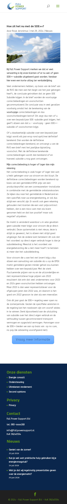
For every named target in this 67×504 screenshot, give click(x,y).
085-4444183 (18, 424)
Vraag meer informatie (33, 339)
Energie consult (17, 377)
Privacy (12, 405)
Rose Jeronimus (20, 31)
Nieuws (49, 31)
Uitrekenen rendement (20, 387)
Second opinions (17, 391)
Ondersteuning (16, 382)
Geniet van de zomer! (20, 449)
